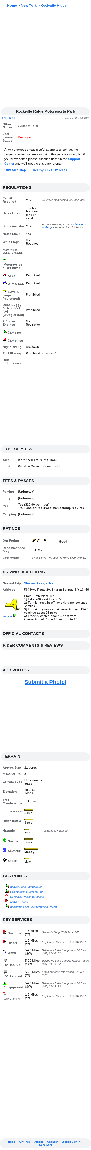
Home (12, 5)
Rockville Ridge (53, 5)
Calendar (52, 1141)
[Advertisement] (45, 59)
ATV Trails (24, 1141)
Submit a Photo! (45, 682)
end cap (47, 227)
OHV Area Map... (16, 170)
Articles (38, 1141)
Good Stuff (45, 1145)
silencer (78, 224)
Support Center (71, 1141)
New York (29, 5)
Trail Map (8, 117)
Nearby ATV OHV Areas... (51, 170)
